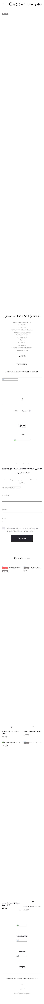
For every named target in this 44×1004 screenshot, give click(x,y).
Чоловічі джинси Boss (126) (32, 731)
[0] (41, 4)
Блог (22, 984)
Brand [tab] (15, 411)
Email (4, 519)
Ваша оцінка (6, 488)
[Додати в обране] (18, 567)
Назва (4, 509)
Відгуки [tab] (26, 411)
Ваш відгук (6, 495)
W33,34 (24, 372)
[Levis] (10, 386)
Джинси (28, 372)
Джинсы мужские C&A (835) (32, 906)
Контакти (22, 989)
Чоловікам (35, 372)
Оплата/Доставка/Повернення (22, 993)
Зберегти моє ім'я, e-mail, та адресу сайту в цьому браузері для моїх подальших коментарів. (22, 529)
